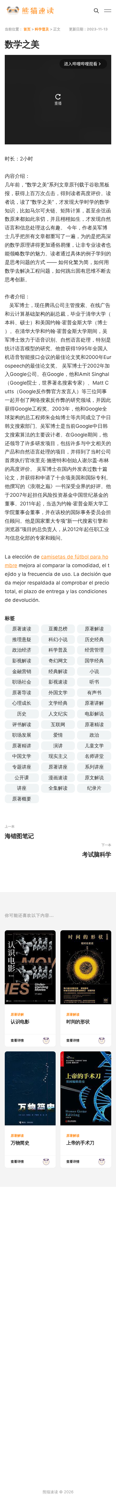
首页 (27, 29)
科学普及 (42, 29)
